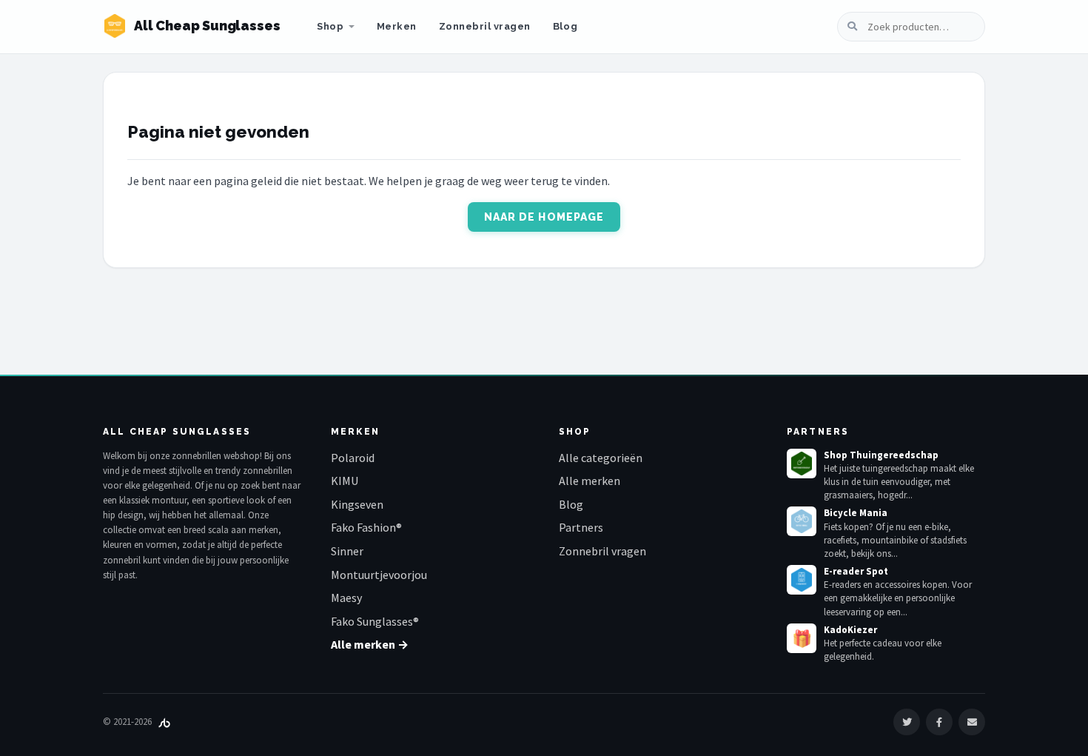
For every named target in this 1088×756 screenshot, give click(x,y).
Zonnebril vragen (485, 26)
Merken (397, 26)
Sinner (347, 550)
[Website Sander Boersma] (164, 721)
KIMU (344, 480)
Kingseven (357, 504)
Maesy (346, 597)
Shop (330, 26)
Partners (581, 527)
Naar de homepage (544, 217)
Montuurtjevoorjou (379, 574)
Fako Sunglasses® (375, 621)
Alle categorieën (600, 457)
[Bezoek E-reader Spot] (801, 580)
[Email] (971, 722)
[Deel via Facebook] (939, 722)
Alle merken (589, 480)
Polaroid (353, 457)
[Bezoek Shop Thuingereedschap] (801, 463)
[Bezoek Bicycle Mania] (801, 521)
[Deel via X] (906, 722)
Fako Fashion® (366, 527)
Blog (565, 26)
